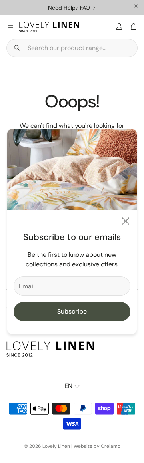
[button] (72, 48)
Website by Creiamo (97, 446)
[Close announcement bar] (136, 6)
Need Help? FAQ (69, 7)
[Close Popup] (125, 222)
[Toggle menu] (10, 26)
